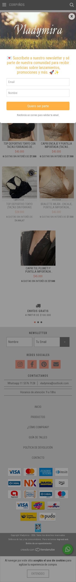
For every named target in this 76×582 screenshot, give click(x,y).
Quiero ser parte (38, 106)
